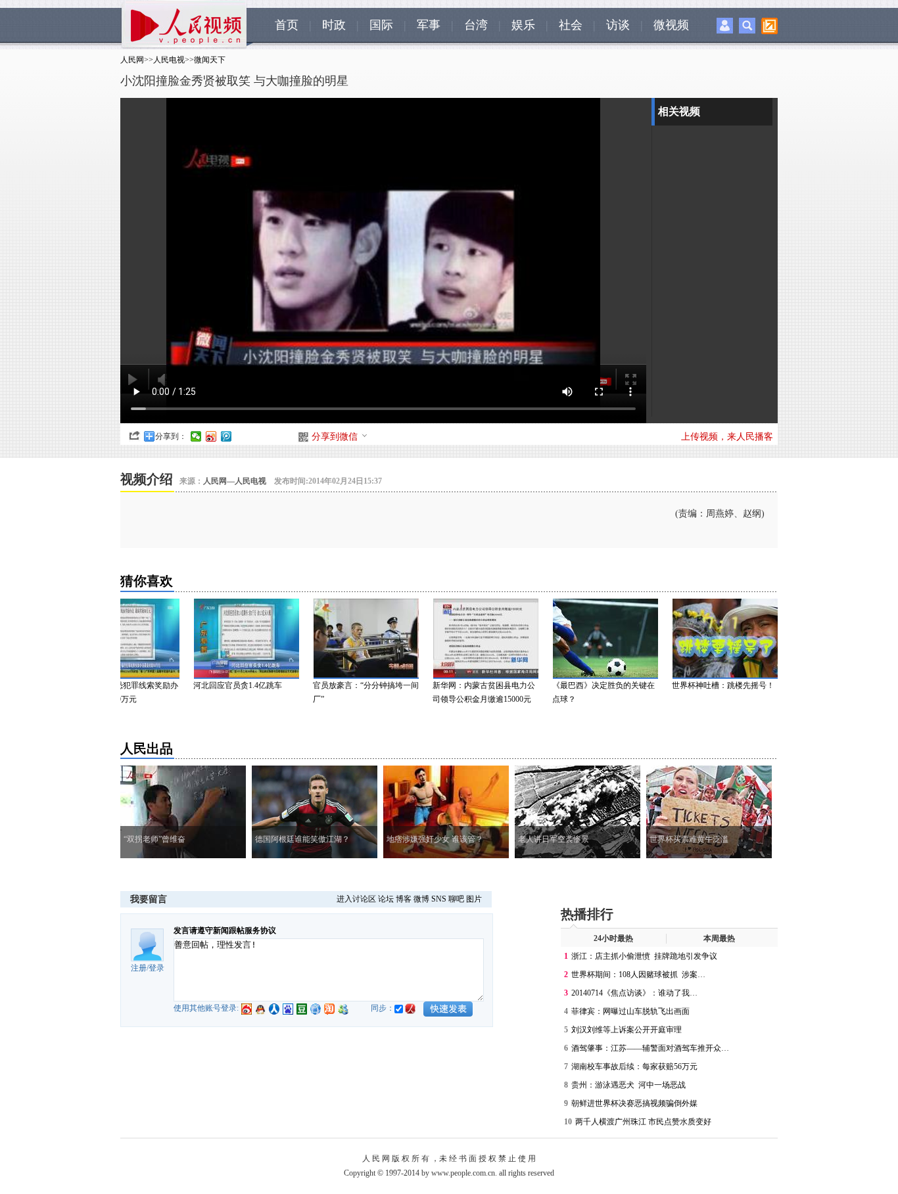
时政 (334, 25)
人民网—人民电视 (234, 481)
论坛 (386, 899)
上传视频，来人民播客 (727, 437)
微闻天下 (209, 59)
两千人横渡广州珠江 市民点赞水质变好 (643, 1121)
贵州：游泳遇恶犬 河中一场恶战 (628, 1085)
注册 (139, 968)
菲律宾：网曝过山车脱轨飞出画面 (630, 1011)
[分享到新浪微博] (211, 436)
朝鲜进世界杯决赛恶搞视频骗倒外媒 (634, 1103)
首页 (286, 25)
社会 (570, 25)
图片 (474, 899)
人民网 (132, 59)
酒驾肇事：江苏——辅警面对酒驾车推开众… (650, 1048)
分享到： (171, 436)
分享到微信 (335, 437)
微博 (421, 899)
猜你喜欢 (146, 581)
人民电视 (169, 59)
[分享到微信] (196, 436)
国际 (381, 25)
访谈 (618, 25)
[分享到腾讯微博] (226, 436)
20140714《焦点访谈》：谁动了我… (634, 993)
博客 (404, 899)
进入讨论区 (356, 899)
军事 (428, 25)
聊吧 (456, 899)
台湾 (476, 25)
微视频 (671, 25)
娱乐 (523, 25)
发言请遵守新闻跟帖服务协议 (225, 930)
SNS (438, 899)
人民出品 (146, 748)
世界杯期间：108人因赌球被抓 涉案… (638, 974)
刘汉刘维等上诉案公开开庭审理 (626, 1029)
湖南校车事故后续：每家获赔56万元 (634, 1066)
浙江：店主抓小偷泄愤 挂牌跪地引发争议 (644, 956)
